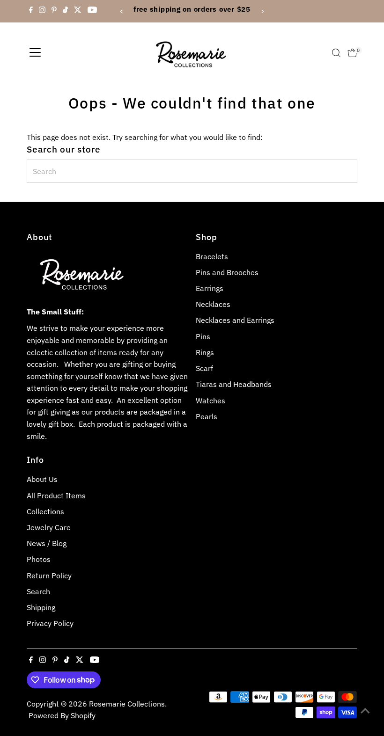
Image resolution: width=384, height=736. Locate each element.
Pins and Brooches (227, 272)
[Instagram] (42, 11)
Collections (45, 511)
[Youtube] (92, 11)
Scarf (204, 368)
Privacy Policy (50, 623)
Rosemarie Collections (127, 703)
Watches (210, 400)
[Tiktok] (65, 11)
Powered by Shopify (62, 715)
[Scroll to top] (365, 710)
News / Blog (46, 543)
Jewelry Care (49, 527)
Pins (203, 336)
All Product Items (56, 495)
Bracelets (212, 256)
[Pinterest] (54, 11)
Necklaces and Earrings (235, 320)
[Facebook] (31, 11)
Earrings (209, 288)
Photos (39, 559)
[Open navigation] (35, 53)
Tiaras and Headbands (234, 384)
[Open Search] (336, 53)
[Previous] (122, 11)
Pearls (206, 416)
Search (38, 591)
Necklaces (213, 304)
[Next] (262, 11)
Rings (205, 352)
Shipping (41, 607)
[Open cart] (352, 53)
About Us (42, 479)
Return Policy (49, 575)
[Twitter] (78, 11)
